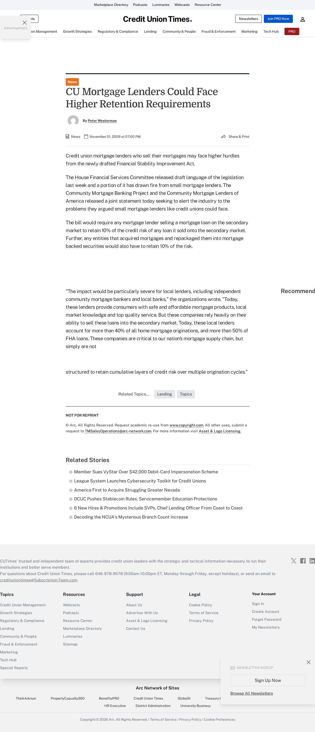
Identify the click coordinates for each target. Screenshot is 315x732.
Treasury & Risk (217, 698)
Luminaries (161, 5)
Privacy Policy (201, 621)
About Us (134, 605)
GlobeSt (184, 698)
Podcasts (140, 5)
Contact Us (135, 628)
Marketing (9, 652)
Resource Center (208, 5)
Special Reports (14, 668)
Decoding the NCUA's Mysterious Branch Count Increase (131, 517)
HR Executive (115, 706)
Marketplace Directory (111, 5)
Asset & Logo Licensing (146, 621)
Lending (7, 628)
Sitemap (70, 644)
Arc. (112, 719)
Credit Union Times (148, 698)
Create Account (265, 611)
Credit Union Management (23, 605)
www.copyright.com (186, 425)
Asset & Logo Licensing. (220, 431)
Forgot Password (266, 619)
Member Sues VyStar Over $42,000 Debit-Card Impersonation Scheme (146, 471)
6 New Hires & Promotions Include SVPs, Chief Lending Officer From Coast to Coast (158, 507)
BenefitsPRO (109, 698)
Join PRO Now (278, 19)
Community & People (18, 636)
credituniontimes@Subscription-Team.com (38, 580)
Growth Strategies (16, 613)
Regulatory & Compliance (22, 621)
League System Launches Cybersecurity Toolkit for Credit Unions (140, 480)
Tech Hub (8, 660)
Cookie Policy (200, 605)
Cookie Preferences (219, 719)
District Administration (153, 706)
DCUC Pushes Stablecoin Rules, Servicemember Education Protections (145, 498)
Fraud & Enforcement (18, 644)
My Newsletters (266, 627)
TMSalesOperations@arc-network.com (118, 431)
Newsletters (248, 19)
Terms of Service (204, 613)
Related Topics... (133, 394)
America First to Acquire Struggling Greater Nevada (127, 490)
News (72, 82)
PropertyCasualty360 (68, 698)
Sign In (258, 604)
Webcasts (182, 5)
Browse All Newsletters (251, 693)
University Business (195, 706)
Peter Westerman (102, 121)
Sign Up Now (268, 680)
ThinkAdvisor (26, 698)
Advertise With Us (142, 613)
